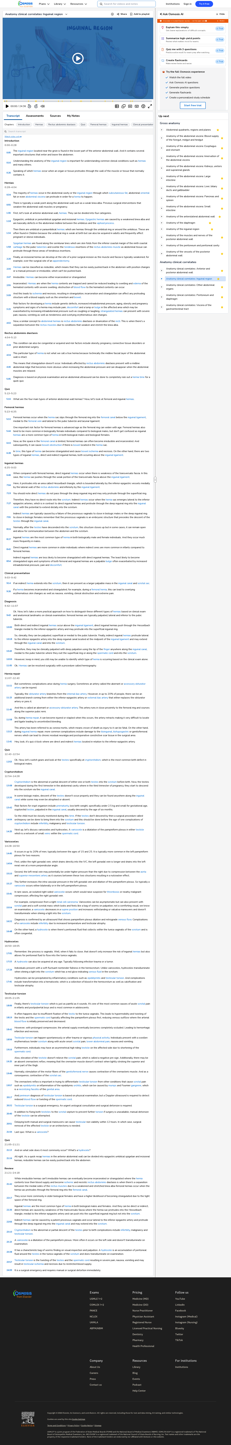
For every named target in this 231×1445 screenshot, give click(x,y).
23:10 (9, 1231)
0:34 (8, 194)
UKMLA (94, 1322)
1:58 (8, 246)
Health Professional (143, 1346)
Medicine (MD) (140, 1298)
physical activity (101, 1037)
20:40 (9, 1113)
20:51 (9, 1123)
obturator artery (37, 694)
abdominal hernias (51, 321)
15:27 (9, 883)
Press (93, 1378)
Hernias (39, 124)
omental (144, 193)
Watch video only (12, 136)
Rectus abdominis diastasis (61, 124)
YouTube (180, 1298)
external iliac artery (98, 697)
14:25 (9, 831)
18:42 (9, 1029)
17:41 (9, 981)
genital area (53, 1089)
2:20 (8, 258)
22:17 (9, 1197)
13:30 (9, 797)
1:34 (8, 233)
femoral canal (108, 417)
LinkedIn (180, 1304)
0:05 (8, 152)
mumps (112, 1085)
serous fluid (95, 971)
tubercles (42, 247)
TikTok (179, 1340)
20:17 (9, 1097)
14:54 (9, 863)
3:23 (8, 309)
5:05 (8, 378)
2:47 (8, 277)
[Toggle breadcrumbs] (66, 14)
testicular (81, 1122)
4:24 (8, 344)
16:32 (9, 921)
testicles (46, 1112)
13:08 (9, 785)
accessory (129, 684)
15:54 (9, 907)
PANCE (93, 1310)
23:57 (9, 1262)
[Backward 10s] (29, 106)
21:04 (9, 1131)
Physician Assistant (143, 1316)
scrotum (66, 499)
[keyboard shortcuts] (136, 106)
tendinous (69, 247)
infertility (43, 823)
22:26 (9, 1209)
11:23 (9, 697)
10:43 (9, 651)
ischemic (68, 1182)
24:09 (9, 1270)
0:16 (8, 162)
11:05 (9, 665)
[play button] (7, 106)
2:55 (8, 285)
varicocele (76, 829)
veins (47, 833)
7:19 (8, 493)
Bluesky (179, 1328)
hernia (77, 196)
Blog (135, 1372)
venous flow (125, 919)
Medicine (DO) (140, 1304)
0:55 (8, 204)
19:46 (9, 1073)
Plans (42, 4)
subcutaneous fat (118, 193)
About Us (95, 1366)
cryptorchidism (93, 760)
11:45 (9, 709)
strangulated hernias (112, 311)
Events (136, 1378)
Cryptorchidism (22, 782)
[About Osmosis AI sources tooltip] (206, 21)
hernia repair (32, 718)
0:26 (8, 172)
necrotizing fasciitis (29, 1089)
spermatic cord (105, 653)
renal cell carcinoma (67, 902)
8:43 (8, 549)
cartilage (17, 247)
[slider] (56, 106)
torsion (99, 1112)
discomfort (73, 307)
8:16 (8, 529)
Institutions (173, 4)
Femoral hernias (99, 124)
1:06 (8, 213)
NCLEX (93, 1316)
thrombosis (113, 892)
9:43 (8, 615)
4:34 (8, 355)
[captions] (130, 106)
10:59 (9, 659)
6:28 (8, 453)
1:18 (8, 221)
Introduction (24, 124)
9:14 (8, 583)
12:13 (9, 731)
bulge (97, 307)
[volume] (42, 106)
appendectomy (61, 261)
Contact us (96, 1384)
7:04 (8, 485)
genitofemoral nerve (77, 1071)
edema (137, 283)
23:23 (9, 1241)
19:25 (9, 1061)
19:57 (9, 1085)
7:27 (8, 503)
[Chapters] (117, 106)
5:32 (8, 419)
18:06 (9, 1005)
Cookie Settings (78, 1419)
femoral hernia (99, 589)
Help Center (139, 1390)
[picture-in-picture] (123, 106)
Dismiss (222, 21)
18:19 (9, 1017)
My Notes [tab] (73, 116)
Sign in (188, 4)
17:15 (9, 961)
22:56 (9, 1221)
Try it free (204, 3)
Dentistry (137, 1334)
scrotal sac (143, 583)
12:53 (9, 761)
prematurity (62, 806)
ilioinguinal (106, 731)
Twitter (179, 1334)
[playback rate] (143, 106)
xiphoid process (105, 223)
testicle (140, 829)
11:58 (9, 719)
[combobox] (126, 4)
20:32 (9, 1105)
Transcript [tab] (13, 116)
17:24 (9, 969)
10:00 (9, 627)
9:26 (8, 591)
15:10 (9, 873)
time (142, 377)
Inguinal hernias (120, 124)
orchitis (77, 1085)
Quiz (83, 124)
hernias (142, 161)
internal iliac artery (77, 694)
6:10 (8, 443)
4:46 (8, 366)
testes (16, 521)
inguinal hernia (29, 731)
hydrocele (42, 929)
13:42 (9, 807)
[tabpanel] (78, 698)
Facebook (180, 1310)
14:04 (9, 819)
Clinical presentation (143, 124)
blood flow (80, 287)
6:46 (8, 475)
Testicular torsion (23, 1037)
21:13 (9, 1150)
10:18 (9, 639)
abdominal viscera (35, 196)
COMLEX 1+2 (97, 1304)
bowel (77, 297)
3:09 (8, 295)
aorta (143, 872)
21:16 (9, 1158)
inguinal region (25, 151)
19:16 (9, 1049)
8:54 (8, 561)
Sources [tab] (55, 116)
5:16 (8, 399)
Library (58, 4)
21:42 (9, 1184)
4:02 (8, 322)
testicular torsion (75, 823)
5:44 (8, 431)
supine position (69, 909)
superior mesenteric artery (33, 875)
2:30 (8, 268)
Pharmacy (137, 1340)
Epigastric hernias (94, 219)
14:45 (9, 853)
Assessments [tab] (35, 116)
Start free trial (193, 105)
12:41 (9, 741)
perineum (25, 1095)
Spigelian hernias (22, 243)
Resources (76, 4)
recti (118, 321)
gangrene (136, 1085)
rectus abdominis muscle (107, 247)
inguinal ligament (137, 417)
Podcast (136, 1384)
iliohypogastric (121, 731)
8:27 (8, 539)
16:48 (9, 931)
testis (72, 1014)
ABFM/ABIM (96, 1328)
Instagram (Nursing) (186, 1322)
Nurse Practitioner (142, 1310)
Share (124, 14)
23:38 (9, 1251)
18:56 (9, 1039)
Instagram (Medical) (186, 1316)
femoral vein (35, 421)
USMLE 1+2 (96, 1298)
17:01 (9, 953)
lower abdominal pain (98, 1041)
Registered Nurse (141, 1322)
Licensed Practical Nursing (147, 1328)
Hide (222, 14)
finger (107, 649)
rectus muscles (48, 325)
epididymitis (94, 978)
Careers (94, 1372)
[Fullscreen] (150, 106)
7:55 (8, 517)
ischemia (37, 293)
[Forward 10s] (36, 106)
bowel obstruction (52, 445)
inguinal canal (41, 521)
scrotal (18, 905)
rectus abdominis (73, 321)
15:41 (9, 893)
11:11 (9, 685)
